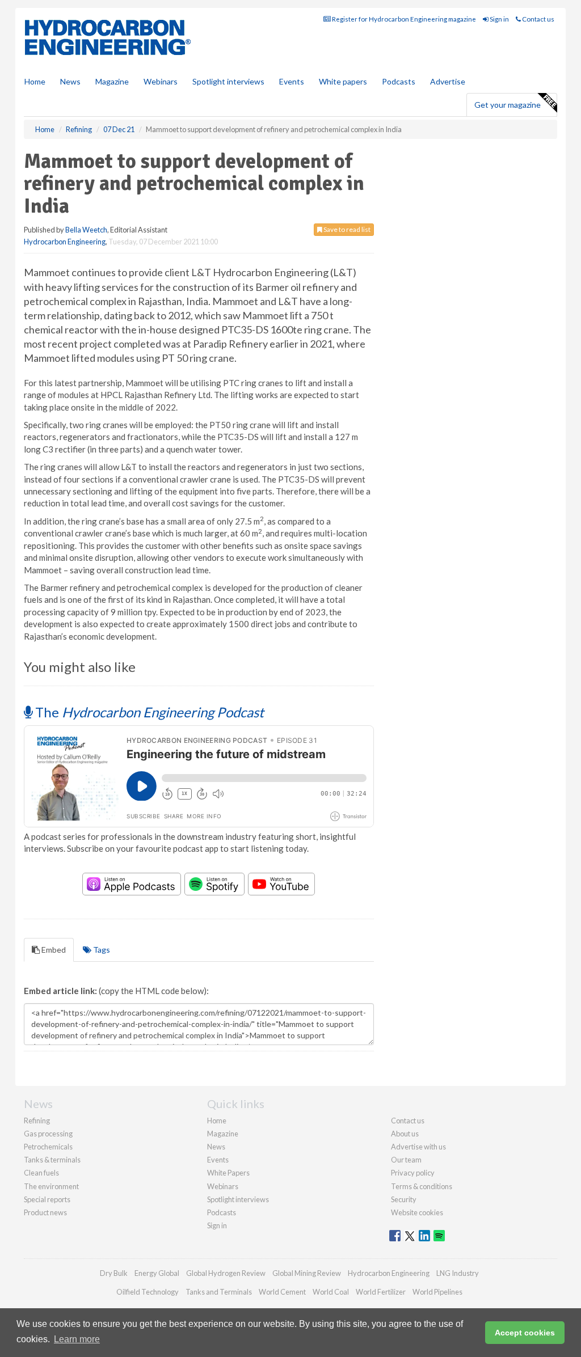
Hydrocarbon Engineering (65, 241)
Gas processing (48, 1133)
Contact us (537, 19)
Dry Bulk (114, 1273)
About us (405, 1133)
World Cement (282, 1291)
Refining (37, 1120)
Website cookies (417, 1212)
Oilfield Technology (147, 1291)
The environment (51, 1186)
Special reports (47, 1199)
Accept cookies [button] (525, 1332)
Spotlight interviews (228, 81)
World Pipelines (437, 1291)
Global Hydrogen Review (226, 1273)
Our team (406, 1159)
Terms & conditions (421, 1186)
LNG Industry (457, 1273)
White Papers (228, 1172)
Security (403, 1199)
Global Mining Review (306, 1273)
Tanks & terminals (52, 1159)
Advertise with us (418, 1146)
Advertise (447, 81)
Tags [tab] (100, 949)
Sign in (499, 19)
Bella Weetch (86, 229)
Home (34, 81)
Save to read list (346, 229)
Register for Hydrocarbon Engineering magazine (403, 19)
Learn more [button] (77, 1339)
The (148, 712)
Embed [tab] (53, 949)
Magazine (112, 81)
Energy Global (156, 1273)
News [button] (70, 81)
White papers (343, 81)
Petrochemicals (48, 1146)
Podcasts (398, 81)
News (216, 1146)
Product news (45, 1212)
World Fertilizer (381, 1291)
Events (291, 81)
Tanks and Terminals (219, 1291)
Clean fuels (41, 1172)
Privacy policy (413, 1172)
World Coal (331, 1291)
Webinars (161, 81)
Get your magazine (507, 104)
